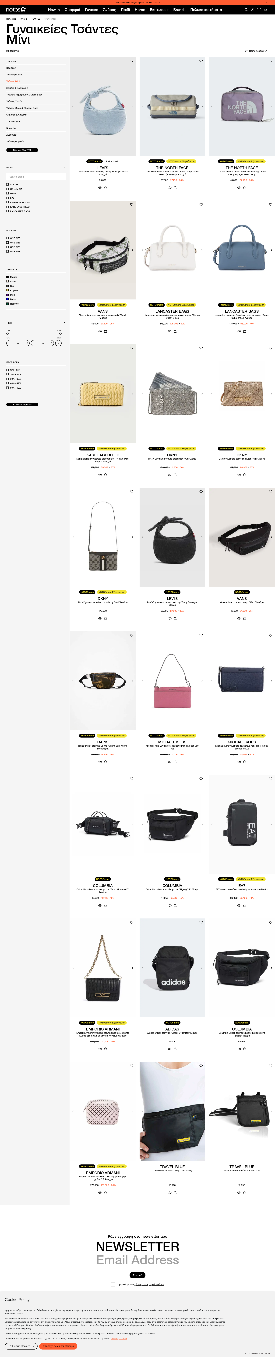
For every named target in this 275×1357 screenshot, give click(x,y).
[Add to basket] (105, 187)
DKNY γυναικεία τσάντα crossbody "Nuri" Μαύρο (102, 602)
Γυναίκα (24, 19)
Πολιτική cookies (119, 1338)
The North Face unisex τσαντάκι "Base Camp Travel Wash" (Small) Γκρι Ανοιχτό (172, 173)
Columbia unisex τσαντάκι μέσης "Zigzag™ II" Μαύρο (172, 889)
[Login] (253, 9)
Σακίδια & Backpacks (17, 88)
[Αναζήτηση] (246, 10)
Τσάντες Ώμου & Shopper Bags (22, 108)
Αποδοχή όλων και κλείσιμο (58, 1346)
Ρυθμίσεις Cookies (19, 1346)
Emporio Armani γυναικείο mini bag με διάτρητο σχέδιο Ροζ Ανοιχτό (103, 1178)
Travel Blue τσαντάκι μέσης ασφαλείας (172, 1170)
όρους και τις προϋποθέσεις (150, 1284)
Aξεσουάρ (11, 134)
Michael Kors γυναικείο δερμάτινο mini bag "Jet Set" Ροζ (172, 747)
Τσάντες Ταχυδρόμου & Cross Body (24, 94)
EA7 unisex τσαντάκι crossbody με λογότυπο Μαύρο (241, 889)
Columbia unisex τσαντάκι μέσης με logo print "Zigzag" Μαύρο (242, 1034)
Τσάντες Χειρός (14, 101)
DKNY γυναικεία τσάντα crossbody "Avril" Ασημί (172, 458)
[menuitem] (54, 9)
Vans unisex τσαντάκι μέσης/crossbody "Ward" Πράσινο (102, 316)
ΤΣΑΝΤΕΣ (36, 19)
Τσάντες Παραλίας (15, 141)
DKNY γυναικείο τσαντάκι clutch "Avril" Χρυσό (242, 458)
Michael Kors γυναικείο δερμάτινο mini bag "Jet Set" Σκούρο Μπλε (241, 747)
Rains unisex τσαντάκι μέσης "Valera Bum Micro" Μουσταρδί (102, 747)
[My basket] (265, 9)
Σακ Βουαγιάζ (13, 121)
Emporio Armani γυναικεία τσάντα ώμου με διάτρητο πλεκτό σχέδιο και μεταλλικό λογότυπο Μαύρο (102, 1034)
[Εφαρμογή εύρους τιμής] (58, 343)
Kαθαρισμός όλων (22, 404)
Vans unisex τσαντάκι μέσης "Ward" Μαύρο (242, 602)
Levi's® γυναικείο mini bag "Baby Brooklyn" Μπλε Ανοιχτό (103, 173)
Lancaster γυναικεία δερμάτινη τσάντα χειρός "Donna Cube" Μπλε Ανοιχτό (242, 316)
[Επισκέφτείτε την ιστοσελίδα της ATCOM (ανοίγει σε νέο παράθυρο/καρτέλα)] (257, 1353)
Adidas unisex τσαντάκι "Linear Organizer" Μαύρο (172, 1033)
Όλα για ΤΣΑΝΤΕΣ (22, 150)
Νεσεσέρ (11, 128)
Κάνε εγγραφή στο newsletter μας (137, 1236)
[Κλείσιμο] (267, 2)
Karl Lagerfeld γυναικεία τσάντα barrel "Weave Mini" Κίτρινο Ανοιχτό (102, 460)
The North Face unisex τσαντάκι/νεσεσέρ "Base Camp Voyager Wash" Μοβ (242, 173)
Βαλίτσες (11, 68)
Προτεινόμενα (256, 50)
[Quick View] (100, 187)
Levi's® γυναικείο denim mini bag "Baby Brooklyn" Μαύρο (172, 604)
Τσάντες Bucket (14, 74)
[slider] (7, 334)
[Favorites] (259, 9)
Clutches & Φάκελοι (16, 114)
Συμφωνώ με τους (140, 1284)
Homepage (11, 19)
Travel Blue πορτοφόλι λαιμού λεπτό (241, 1170)
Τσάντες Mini (13, 81)
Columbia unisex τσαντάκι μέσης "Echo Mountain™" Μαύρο (103, 891)
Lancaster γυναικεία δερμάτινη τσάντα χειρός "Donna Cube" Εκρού (172, 316)
